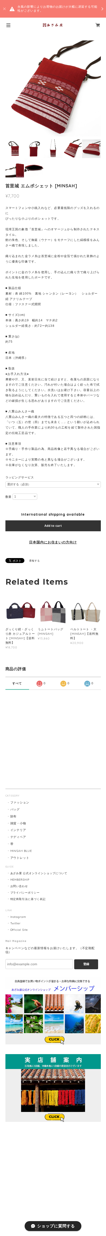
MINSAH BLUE (21, 851)
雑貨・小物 (18, 823)
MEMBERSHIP (20, 879)
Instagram (18, 917)
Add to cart (53, 526)
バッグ (15, 809)
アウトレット (20, 858)
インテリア (18, 830)
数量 (8, 497)
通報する (34, 560)
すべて (17, 683)
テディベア (18, 837)
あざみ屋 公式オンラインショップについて (38, 873)
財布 (13, 816)
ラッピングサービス (19, 477)
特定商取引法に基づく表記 (28, 899)
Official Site (19, 930)
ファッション (20, 802)
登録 (86, 964)
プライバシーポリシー (25, 892)
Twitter (15, 923)
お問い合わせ (19, 886)
